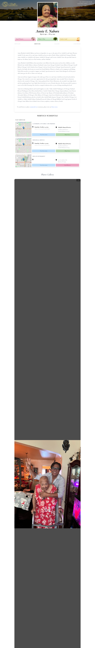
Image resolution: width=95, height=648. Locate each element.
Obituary (17, 44)
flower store (55, 107)
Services (37, 44)
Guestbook (77, 44)
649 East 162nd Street (63, 129)
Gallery (57, 44)
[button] (23, 128)
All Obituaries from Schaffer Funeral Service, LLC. (85, 3)
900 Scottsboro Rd (62, 160)
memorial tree (33, 107)
